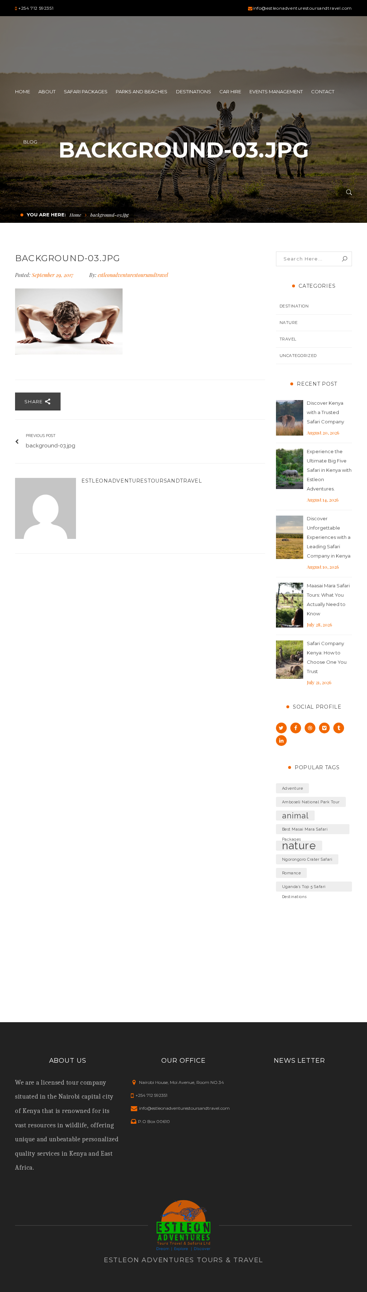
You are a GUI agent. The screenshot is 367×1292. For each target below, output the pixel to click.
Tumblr (338, 728)
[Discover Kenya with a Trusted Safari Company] (289, 418)
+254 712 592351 (35, 8)
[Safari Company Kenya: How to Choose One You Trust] (289, 659)
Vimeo (324, 728)
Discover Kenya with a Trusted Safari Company (325, 412)
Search (344, 259)
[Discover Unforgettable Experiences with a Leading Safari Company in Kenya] (289, 537)
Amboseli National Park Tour (311, 802)
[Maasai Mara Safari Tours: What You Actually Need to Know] (289, 605)
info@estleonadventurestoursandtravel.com (302, 8)
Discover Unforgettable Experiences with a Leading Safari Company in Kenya (329, 537)
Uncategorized (298, 355)
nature (299, 846)
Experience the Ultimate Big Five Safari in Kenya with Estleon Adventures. (329, 470)
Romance (291, 873)
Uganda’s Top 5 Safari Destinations (304, 888)
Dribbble (310, 728)
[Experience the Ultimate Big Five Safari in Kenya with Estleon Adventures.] (289, 468)
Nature (289, 322)
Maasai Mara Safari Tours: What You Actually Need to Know (328, 599)
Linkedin (281, 740)
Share (34, 401)
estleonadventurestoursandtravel (133, 275)
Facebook (295, 728)
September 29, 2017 (53, 275)
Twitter (281, 728)
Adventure (292, 788)
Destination (294, 306)
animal (295, 815)
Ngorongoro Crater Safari (307, 859)
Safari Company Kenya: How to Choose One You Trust (327, 657)
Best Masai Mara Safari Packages (305, 830)
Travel (288, 339)
